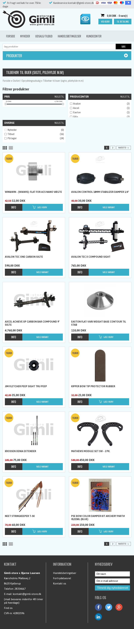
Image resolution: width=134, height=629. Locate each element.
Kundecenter (94, 36)
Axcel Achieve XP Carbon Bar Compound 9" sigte (32, 323)
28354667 (20, 588)
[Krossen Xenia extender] (34, 430)
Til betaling (123, 21)
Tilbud (11, 134)
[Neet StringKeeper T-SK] (34, 495)
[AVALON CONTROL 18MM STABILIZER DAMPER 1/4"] (100, 171)
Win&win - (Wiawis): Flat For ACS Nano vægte (33, 192)
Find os (8, 607)
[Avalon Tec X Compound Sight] (100, 236)
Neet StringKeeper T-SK (20, 516)
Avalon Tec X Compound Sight (90, 256)
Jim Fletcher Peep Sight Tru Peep (26, 386)
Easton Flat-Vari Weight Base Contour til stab (98, 323)
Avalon (77, 103)
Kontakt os (59, 583)
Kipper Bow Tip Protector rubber (93, 386)
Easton (77, 112)
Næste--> (123, 147)
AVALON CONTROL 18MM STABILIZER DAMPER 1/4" (100, 192)
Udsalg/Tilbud (44, 36)
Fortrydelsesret (62, 578)
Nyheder (25, 36)
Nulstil (59, 96)
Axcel (76, 108)
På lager (12, 138)
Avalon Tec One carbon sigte (24, 256)
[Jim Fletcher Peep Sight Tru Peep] (34, 365)
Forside (10, 36)
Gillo (75, 116)
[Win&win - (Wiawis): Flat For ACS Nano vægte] (34, 171)
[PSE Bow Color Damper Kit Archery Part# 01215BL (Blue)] (100, 495)
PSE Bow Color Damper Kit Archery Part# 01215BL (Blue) (98, 518)
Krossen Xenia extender (20, 451)
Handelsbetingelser (69, 36)
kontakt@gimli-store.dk (27, 593)
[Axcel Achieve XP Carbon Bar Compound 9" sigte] (34, 300)
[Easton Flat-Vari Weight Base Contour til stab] (100, 300)
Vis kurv (105, 21)
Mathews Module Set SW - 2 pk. (90, 451)
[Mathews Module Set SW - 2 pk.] (100, 430)
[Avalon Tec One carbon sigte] (34, 236)
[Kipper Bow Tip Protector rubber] (100, 365)
